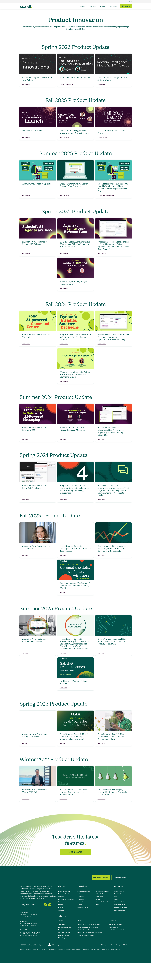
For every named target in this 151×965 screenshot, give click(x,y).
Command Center (83, 907)
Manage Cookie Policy (108, 945)
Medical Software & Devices (117, 930)
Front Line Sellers (63, 930)
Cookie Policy (70, 949)
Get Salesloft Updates (100, 877)
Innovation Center (119, 904)
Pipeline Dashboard (102, 902)
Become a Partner (119, 910)
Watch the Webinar (66, 84)
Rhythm (60, 907)
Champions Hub (119, 902)
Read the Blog (102, 137)
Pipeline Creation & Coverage (86, 930)
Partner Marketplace (120, 907)
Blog (115, 896)
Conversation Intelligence (66, 899)
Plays (97, 904)
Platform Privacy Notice (33, 949)
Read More (101, 84)
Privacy (22, 949)
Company (113, 6)
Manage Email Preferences (123, 945)
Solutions (93, 6)
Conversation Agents (102, 891)
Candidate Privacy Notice (48, 949)
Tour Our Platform (120, 877)
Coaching (80, 904)
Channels (80, 902)
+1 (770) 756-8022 (28, 905)
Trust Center (105, 949)
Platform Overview (64, 891)
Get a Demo (75, 851)
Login (128, 1)
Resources (103, 6)
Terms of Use (61, 949)
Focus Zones (99, 896)
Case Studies (118, 894)
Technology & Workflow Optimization (89, 924)
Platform (83, 6)
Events (116, 899)
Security (78, 949)
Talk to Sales (126, 6)
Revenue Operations (64, 927)
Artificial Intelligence (84, 891)
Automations (81, 899)
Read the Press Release (106, 195)
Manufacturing (113, 927)
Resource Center (119, 891)
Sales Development (64, 932)
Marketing (61, 938)
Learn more (25, 439)
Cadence (61, 896)
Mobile (98, 899)
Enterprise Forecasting (102, 894)
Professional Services (115, 924)
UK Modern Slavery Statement (91, 949)
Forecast (60, 904)
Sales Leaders (62, 924)
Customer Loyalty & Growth (86, 935)
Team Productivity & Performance (88, 927)
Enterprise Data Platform (65, 894)
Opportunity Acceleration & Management (90, 932)
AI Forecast (81, 896)
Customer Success (63, 935)
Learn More (26, 84)
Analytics (61, 910)
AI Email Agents (82, 894)
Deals (60, 902)
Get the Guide (64, 137)
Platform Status (115, 949)
